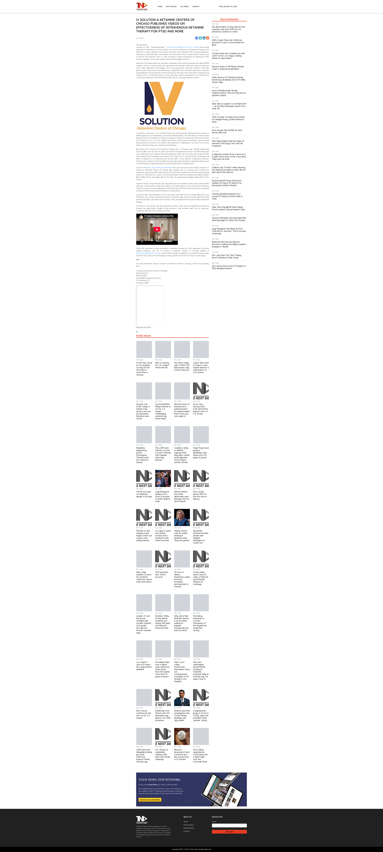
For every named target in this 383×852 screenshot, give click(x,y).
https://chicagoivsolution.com (147, 253)
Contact (187, 831)
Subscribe (229, 832)
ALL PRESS (184, 6)
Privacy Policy (189, 825)
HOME (160, 6)
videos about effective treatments (159, 168)
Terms (186, 822)
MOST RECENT (171, 6)
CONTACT (195, 6)
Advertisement (189, 828)
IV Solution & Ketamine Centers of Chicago (183, 47)
